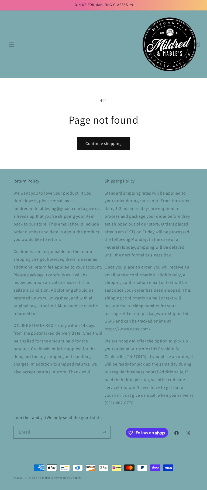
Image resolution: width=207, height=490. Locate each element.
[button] (11, 44)
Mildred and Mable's (39, 478)
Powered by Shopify (68, 478)
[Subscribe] (104, 432)
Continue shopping (103, 143)
